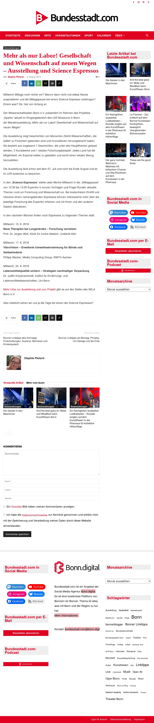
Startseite (13, 35)
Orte (47, 35)
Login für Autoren (99, 719)
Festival (137, 637)
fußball (127, 644)
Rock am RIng (122, 685)
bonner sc (110, 631)
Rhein (141, 678)
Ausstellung (111, 610)
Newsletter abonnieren (128, 251)
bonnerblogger (114, 624)
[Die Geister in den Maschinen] (18, 398)
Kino (140, 651)
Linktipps (142, 664)
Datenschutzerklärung (120, 719)
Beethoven (110, 618)
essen (128, 637)
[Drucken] (52, 83)
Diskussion (32, 35)
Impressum (139, 719)
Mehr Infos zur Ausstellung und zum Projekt (29, 289)
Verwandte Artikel (13, 382)
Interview (120, 651)
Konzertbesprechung (126, 658)
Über (118, 35)
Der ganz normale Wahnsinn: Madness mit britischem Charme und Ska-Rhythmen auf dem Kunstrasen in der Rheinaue (116, 171)
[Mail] (143, 2)
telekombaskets (130, 692)
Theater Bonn (114, 699)
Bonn (136, 616)
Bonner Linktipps (136, 624)
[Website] (148, 2)
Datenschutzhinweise (35, 515)
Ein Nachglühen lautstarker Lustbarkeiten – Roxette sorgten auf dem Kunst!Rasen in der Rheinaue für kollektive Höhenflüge (84, 418)
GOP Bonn (110, 651)
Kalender (104, 35)
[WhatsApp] (38, 83)
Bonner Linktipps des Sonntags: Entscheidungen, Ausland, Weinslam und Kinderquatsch (25, 341)
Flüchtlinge (110, 644)
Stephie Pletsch (16, 76)
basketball (123, 610)
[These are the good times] (140, 150)
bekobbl (119, 618)
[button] (147, 35)
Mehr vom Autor (35, 382)
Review (132, 678)
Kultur (108, 665)
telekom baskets (113, 692)
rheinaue (110, 685)
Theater (143, 692)
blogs (127, 618)
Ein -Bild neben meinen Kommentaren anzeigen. (41, 506)
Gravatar (16, 506)
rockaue (133, 685)
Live (108, 672)
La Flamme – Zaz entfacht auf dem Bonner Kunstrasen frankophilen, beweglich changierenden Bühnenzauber (140, 124)
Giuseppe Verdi (137, 644)
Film (145, 637)
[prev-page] (5, 434)
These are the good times (140, 161)
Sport (89, 35)
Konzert (110, 658)
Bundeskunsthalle (124, 630)
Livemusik (117, 672)
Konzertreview (142, 658)
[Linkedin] (32, 83)
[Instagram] (138, 2)
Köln (132, 665)
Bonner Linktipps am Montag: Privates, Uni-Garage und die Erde (79, 339)
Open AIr (138, 672)
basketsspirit (136, 610)
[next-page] (10, 434)
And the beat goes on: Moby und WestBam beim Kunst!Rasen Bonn (51, 414)
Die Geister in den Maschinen (13, 412)
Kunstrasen (120, 665)
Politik (124, 679)
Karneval (131, 651)
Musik (126, 672)
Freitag (120, 644)
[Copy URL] (59, 83)
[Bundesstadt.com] (77, 17)
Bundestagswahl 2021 (115, 637)
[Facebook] (133, 2)
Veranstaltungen (67, 35)
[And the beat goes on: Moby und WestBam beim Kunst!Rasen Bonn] (51, 398)
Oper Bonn (113, 678)
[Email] (45, 83)
